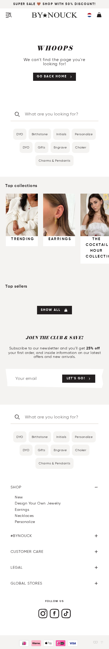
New (19, 497)
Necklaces (24, 515)
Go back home (52, 76)
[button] (89, 15)
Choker (80, 147)
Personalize (84, 134)
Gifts (41, 147)
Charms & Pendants (54, 160)
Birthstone (40, 134)
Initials (61, 134)
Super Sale (25, 4)
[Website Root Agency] (101, 642)
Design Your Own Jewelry (38, 503)
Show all (51, 310)
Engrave (60, 147)
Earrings (22, 509)
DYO (19, 134)
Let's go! (76, 378)
